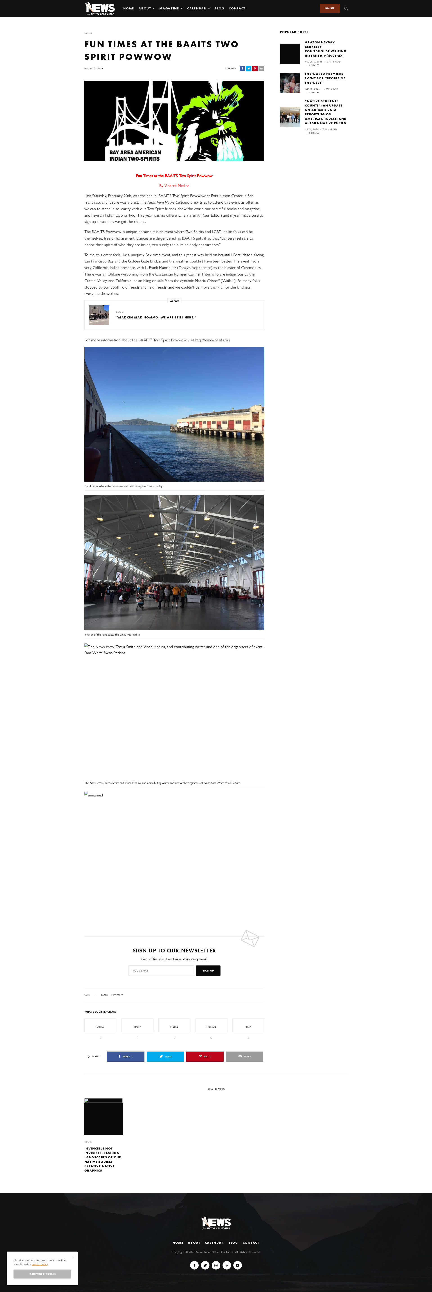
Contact (251, 1243)
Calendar (214, 1243)
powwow (117, 995)
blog (88, 33)
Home (178, 1243)
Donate (329, 8)
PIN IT (177, 415)
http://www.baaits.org (212, 339)
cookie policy (40, 1264)
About (194, 1243)
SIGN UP (208, 970)
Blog (233, 1243)
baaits (104, 995)
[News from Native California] (99, 8)
